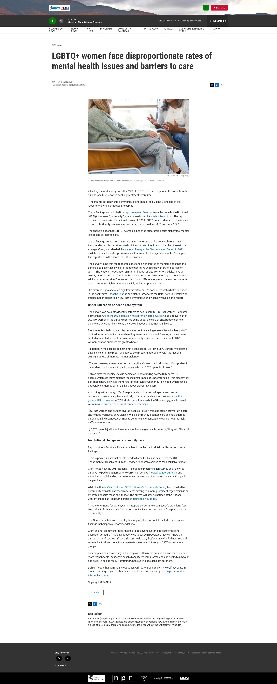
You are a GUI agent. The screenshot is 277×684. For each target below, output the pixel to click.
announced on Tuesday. (143, 498)
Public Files (195, 653)
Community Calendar (124, 30)
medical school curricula (163, 472)
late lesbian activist (162, 216)
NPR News (90, 30)
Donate (220, 7)
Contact (168, 29)
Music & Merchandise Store (191, 30)
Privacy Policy (183, 653)
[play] (52, 21)
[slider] (65, 20)
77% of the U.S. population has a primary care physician (132, 315)
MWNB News (74, 30)
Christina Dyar (115, 293)
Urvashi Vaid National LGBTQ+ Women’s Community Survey (133, 487)
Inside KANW (151, 29)
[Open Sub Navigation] (102, 33)
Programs (106, 29)
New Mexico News (56, 30)
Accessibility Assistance (211, 653)
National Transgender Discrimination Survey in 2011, (154, 249)
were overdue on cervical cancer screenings (122, 404)
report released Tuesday (139, 212)
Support (218, 29)
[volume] (61, 21)
